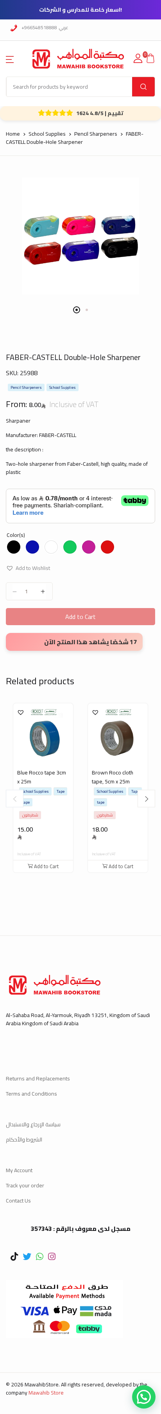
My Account (19, 1170)
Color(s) (16, 535)
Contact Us (18, 1201)
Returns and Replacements (38, 1078)
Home (13, 134)
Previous (14, 799)
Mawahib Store (46, 1393)
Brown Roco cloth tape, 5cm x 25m (112, 777)
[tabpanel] (80, 236)
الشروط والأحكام (24, 1139)
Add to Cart (80, 616)
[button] (10, 58)
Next (146, 799)
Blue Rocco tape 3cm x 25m (41, 777)
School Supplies (47, 134)
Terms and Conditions (31, 1094)
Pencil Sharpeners (95, 134)
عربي (63, 27)
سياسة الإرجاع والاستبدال (33, 1124)
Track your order (25, 1185)
